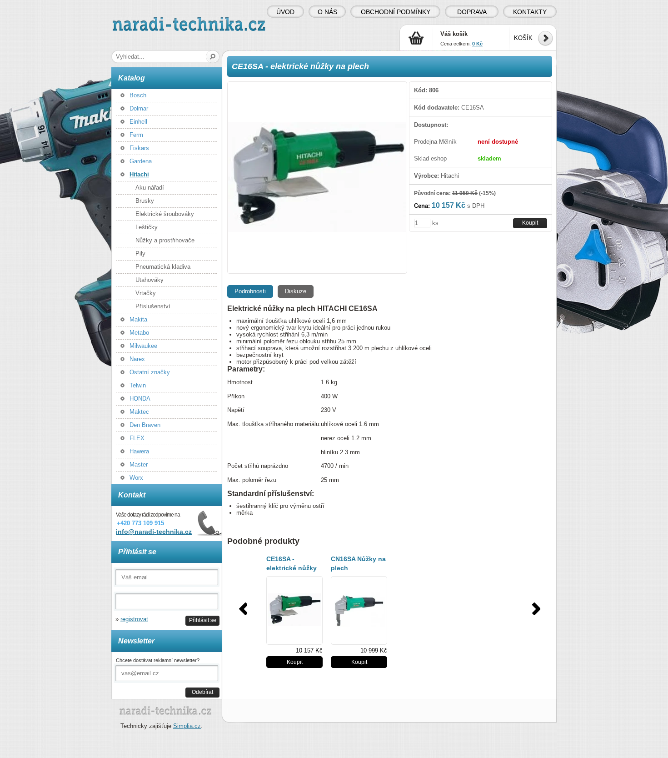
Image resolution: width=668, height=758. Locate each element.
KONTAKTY (530, 11)
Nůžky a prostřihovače (164, 240)
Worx (136, 477)
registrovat (134, 619)
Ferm (136, 134)
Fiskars (139, 148)
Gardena (141, 161)
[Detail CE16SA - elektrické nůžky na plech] (294, 610)
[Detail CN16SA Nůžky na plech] (359, 610)
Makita (138, 319)
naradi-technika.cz (137, 20)
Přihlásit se (202, 620)
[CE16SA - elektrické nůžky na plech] (317, 177)
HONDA (140, 398)
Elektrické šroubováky (164, 214)
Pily (140, 253)
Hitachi (139, 174)
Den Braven (145, 425)
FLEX (137, 438)
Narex (137, 359)
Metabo (139, 332)
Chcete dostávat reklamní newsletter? (157, 660)
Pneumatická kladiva (162, 266)
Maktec (139, 411)
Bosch (138, 95)
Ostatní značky (150, 372)
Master (139, 464)
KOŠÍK (523, 38)
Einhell (138, 121)
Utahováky (149, 279)
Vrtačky (145, 293)
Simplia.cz (187, 726)
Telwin (138, 385)
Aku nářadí (149, 187)
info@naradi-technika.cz (154, 531)
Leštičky (146, 227)
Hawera (139, 451)
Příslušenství (152, 306)
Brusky (144, 200)
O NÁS (327, 11)
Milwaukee (143, 345)
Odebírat (202, 692)
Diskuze (295, 291)
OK (213, 56)
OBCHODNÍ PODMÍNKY (395, 11)
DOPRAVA (472, 11)
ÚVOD (285, 11)
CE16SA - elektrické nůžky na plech (291, 568)
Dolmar (139, 108)
